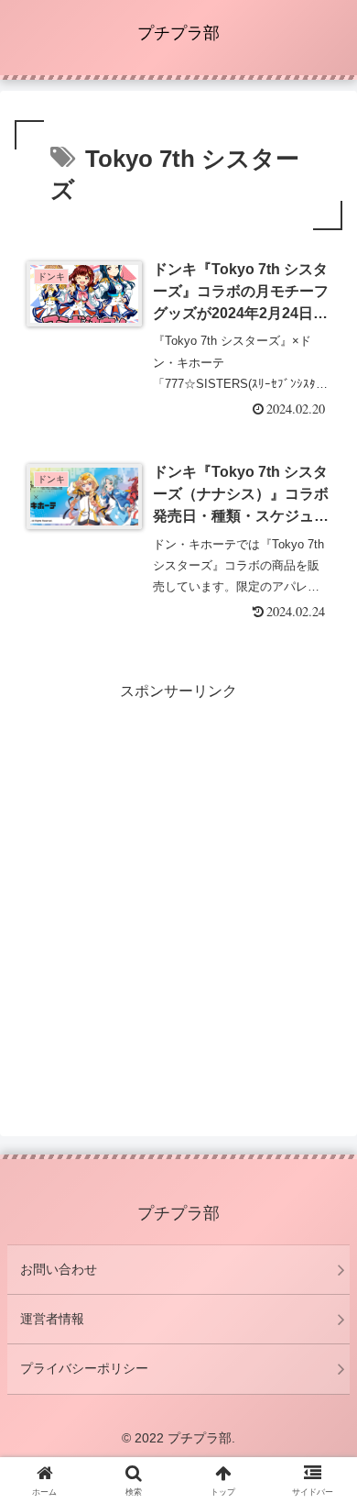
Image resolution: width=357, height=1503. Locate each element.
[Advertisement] (178, 884)
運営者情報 (52, 1318)
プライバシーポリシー (84, 1368)
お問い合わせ (58, 1269)
